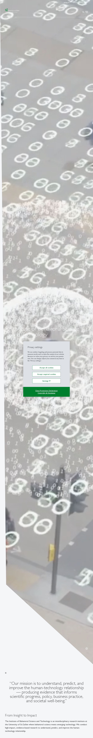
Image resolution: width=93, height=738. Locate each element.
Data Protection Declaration (46, 391)
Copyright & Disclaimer (46, 393)
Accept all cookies (46, 368)
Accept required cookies (46, 374)
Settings (45, 381)
